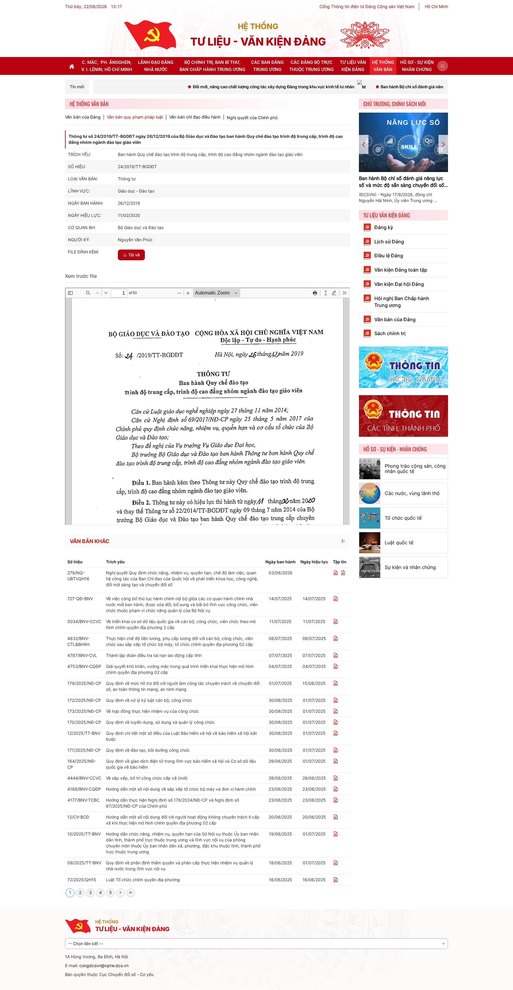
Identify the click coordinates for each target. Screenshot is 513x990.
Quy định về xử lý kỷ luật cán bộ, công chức (149, 700)
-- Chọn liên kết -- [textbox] (85, 943)
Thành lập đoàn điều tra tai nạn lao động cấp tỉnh (154, 655)
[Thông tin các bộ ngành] (403, 366)
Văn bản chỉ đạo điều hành (195, 117)
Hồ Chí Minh (436, 6)
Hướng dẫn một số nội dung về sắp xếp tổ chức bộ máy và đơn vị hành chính (181, 789)
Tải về (134, 254)
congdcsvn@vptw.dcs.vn (104, 965)
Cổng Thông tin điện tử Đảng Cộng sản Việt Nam (366, 6)
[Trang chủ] (150, 34)
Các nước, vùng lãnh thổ (412, 493)
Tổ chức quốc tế (403, 518)
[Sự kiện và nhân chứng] (369, 567)
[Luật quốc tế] (369, 542)
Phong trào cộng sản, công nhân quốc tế (415, 468)
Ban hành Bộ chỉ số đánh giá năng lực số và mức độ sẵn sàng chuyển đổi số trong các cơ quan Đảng (401, 182)
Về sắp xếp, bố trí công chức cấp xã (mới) (147, 778)
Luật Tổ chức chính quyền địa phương (143, 879)
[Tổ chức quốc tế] (369, 518)
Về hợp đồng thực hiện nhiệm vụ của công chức (152, 711)
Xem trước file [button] (81, 276)
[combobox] (256, 943)
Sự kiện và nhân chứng (410, 567)
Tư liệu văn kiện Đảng (386, 215)
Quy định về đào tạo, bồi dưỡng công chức (148, 750)
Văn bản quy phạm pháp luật (135, 117)
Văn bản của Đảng (83, 117)
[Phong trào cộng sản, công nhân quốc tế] (369, 468)
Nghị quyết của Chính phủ (252, 117)
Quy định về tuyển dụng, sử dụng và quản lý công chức (160, 722)
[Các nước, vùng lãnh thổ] (369, 493)
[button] (442, 66)
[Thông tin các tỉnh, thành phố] (403, 415)
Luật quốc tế (399, 543)
